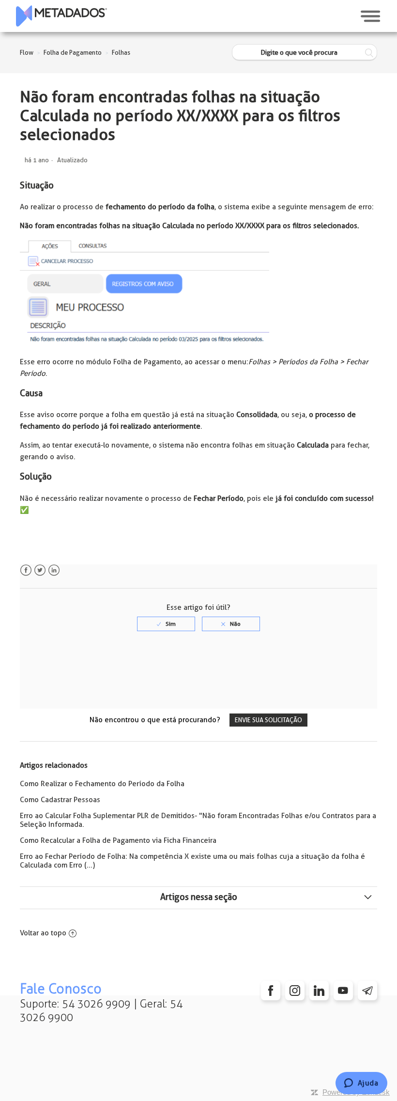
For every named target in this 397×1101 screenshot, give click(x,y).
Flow (26, 52)
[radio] (166, 624)
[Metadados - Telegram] (367, 990)
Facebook (26, 570)
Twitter (40, 570)
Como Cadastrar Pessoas (60, 799)
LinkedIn (54, 570)
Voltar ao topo (43, 933)
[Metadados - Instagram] (295, 990)
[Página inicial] (61, 16)
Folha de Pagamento (73, 52)
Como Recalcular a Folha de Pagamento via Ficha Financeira (118, 840)
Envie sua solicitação (268, 720)
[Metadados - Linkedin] (319, 990)
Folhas (121, 52)
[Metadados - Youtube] (343, 990)
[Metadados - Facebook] (270, 990)
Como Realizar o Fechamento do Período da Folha (102, 783)
